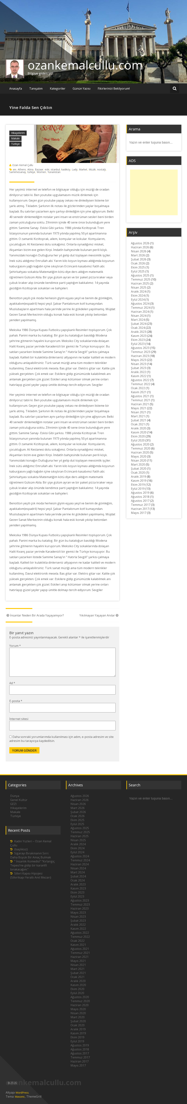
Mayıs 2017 (138, 513)
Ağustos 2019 (140, 493)
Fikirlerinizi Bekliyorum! (114, 88)
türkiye (31, 172)
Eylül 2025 (138, 271)
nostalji (101, 169)
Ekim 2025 (138, 267)
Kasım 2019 (138, 481)
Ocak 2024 (138, 328)
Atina (30, 169)
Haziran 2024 (140, 312)
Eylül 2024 (138, 300)
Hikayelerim (18, 133)
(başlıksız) (21, 849)
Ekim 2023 (138, 340)
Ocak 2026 (138, 263)
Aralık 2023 (138, 332)
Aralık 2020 (138, 428)
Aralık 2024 (138, 291)
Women (41, 172)
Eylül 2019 (138, 489)
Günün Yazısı (81, 88)
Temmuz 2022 (140, 384)
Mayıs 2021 (138, 408)
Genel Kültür (18, 800)
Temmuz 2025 (140, 279)
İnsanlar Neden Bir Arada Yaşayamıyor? (37, 615)
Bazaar (39, 169)
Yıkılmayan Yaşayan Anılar (97, 615)
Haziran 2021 (140, 404)
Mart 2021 (138, 416)
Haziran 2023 (140, 356)
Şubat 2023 (138, 368)
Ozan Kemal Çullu (22, 165)
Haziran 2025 (140, 283)
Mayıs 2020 (138, 456)
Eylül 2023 (138, 344)
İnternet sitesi (18, 719)
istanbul (55, 169)
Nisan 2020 (138, 460)
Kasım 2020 (138, 432)
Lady (74, 169)
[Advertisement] (154, 192)
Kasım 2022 (138, 376)
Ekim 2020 (138, 436)
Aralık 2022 (138, 372)
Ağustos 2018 (140, 497)
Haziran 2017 (140, 509)
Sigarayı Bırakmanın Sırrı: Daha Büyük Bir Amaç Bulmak (30, 855)
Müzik (92, 169)
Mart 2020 (138, 464)
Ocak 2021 (138, 424)
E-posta (15, 701)
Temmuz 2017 (140, 505)
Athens (22, 169)
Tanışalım (36, 88)
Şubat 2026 (138, 259)
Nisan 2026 (138, 251)
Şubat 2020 (138, 469)
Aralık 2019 (138, 477)
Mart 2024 (138, 320)
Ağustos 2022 (140, 380)
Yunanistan (53, 172)
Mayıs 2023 (138, 360)
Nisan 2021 (138, 412)
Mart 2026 (138, 255)
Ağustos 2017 (140, 501)
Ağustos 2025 (140, 275)
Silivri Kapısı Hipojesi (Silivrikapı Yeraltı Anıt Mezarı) (30, 875)
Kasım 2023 (138, 336)
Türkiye (15, 144)
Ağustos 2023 (140, 348)
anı (14, 169)
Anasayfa (15, 88)
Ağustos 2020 (140, 444)
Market (83, 169)
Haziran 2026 (140, 247)
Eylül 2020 (138, 440)
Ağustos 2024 (140, 304)
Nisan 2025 (138, 287)
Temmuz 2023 (140, 352)
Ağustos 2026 (140, 243)
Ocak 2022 (138, 388)
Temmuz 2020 (140, 448)
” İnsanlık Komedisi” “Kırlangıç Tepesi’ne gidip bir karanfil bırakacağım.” (32, 865)
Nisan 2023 (138, 364)
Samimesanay (17, 172)
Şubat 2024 (138, 324)
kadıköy (65, 169)
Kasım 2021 (138, 392)
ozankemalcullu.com (85, 65)
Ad (12, 683)
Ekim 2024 (138, 296)
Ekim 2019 (138, 485)
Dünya (14, 796)
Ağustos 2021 (140, 396)
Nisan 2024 (138, 316)
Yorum (15, 646)
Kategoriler (57, 88)
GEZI (13, 804)
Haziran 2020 (140, 452)
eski (47, 169)
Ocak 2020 (138, 473)
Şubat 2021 (138, 420)
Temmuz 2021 (140, 400)
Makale (15, 138)
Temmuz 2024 (140, 308)
